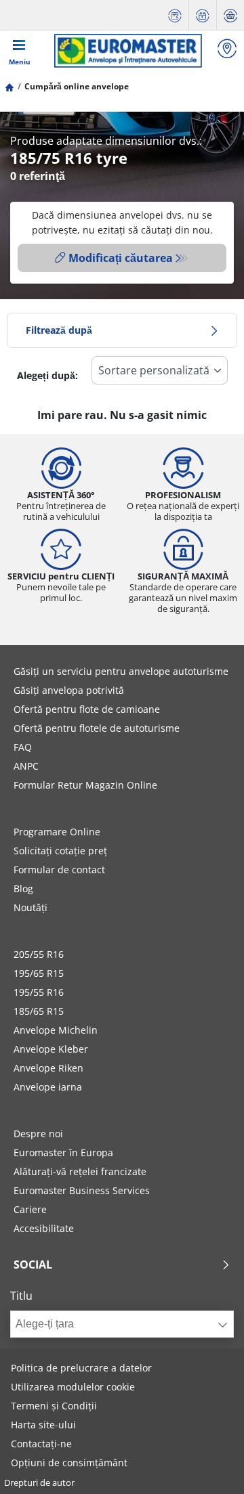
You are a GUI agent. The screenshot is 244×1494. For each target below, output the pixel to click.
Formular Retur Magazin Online (85, 784)
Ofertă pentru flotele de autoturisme (97, 728)
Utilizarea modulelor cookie (73, 1386)
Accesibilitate (44, 1228)
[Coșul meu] (230, 15)
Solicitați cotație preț (60, 850)
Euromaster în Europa (63, 1152)
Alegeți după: (47, 375)
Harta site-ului (43, 1424)
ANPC (26, 766)
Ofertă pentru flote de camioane (87, 709)
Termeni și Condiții (54, 1405)
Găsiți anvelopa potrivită (69, 690)
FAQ (23, 747)
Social (33, 1264)
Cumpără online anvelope (76, 86)
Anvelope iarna (48, 1086)
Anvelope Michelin (56, 1030)
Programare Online (57, 831)
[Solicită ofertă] (174, 15)
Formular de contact (59, 869)
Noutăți (30, 907)
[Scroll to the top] (208, 1465)
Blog (23, 888)
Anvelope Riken (48, 1067)
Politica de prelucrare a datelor (81, 1367)
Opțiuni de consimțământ (69, 1462)
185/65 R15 (39, 1011)
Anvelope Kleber (51, 1048)
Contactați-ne (41, 1443)
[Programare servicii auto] (202, 15)
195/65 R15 (39, 973)
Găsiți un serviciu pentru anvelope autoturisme (121, 671)
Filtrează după (59, 330)
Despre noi (38, 1133)
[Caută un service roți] (227, 50)
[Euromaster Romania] (127, 51)
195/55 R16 (39, 992)
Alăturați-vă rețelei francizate (80, 1171)
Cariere (30, 1209)
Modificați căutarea (120, 257)
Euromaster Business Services (82, 1190)
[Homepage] (9, 86)
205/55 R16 (39, 954)
